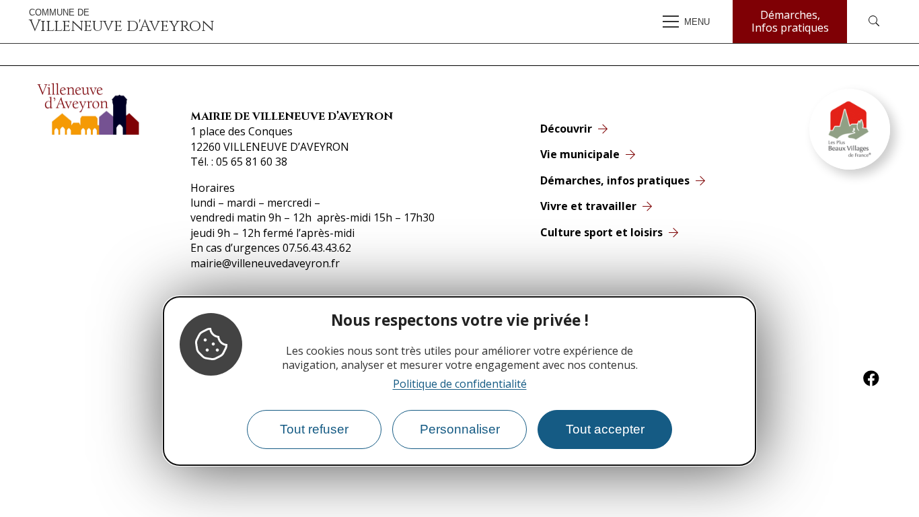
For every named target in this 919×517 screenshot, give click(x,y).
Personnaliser (460, 429)
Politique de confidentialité (460, 383)
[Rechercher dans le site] (874, 21)
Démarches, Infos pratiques (790, 21)
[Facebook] (871, 378)
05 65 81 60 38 (251, 161)
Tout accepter (605, 429)
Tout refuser (314, 429)
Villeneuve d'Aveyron (121, 21)
